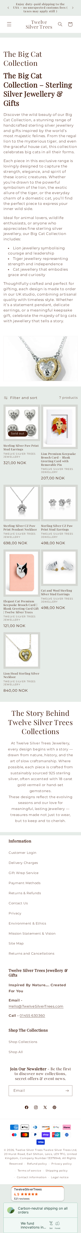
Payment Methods (24, 883)
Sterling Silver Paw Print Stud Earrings (21, 447)
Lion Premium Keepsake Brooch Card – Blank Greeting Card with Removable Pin (58, 459)
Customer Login (23, 853)
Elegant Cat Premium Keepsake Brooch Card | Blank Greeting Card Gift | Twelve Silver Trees (21, 607)
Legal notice (60, 1177)
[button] (9, 24)
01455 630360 (32, 1016)
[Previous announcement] (8, 7)
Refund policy (37, 1163)
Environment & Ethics (27, 923)
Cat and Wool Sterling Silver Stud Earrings (56, 592)
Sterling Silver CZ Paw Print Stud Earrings (57, 527)
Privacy (15, 913)
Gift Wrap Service (24, 873)
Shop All (16, 1052)
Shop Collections (23, 1042)
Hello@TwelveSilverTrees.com (36, 1006)
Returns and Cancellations (31, 953)
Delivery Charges (23, 863)
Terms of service (29, 1170)
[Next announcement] (73, 7)
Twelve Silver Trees (29, 1150)
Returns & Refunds (25, 893)
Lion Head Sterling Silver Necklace (21, 675)
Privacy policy (61, 1163)
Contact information (32, 1177)
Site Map (16, 943)
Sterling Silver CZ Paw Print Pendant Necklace (20, 527)
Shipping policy (57, 1170)
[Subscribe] (67, 1090)
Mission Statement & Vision (32, 933)
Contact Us (18, 903)
